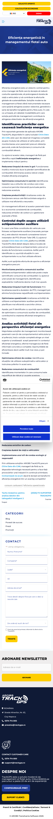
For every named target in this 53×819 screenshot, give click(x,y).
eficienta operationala (34, 485)
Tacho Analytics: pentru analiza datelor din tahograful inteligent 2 (13, 496)
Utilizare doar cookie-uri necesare (26, 437)
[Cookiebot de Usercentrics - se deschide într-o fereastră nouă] (39, 380)
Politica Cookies (31, 810)
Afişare (42, 421)
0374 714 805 (11, 721)
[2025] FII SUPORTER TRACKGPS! (41, 494)
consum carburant (13, 485)
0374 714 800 (11, 759)
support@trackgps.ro (15, 763)
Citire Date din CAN (18, 241)
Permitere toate (26, 429)
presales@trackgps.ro (15, 725)
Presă (8, 526)
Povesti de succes (14, 522)
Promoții (10, 530)
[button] (14, 13)
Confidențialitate (31, 807)
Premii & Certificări (12, 807)
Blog (8, 519)
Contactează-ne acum (12, 476)
